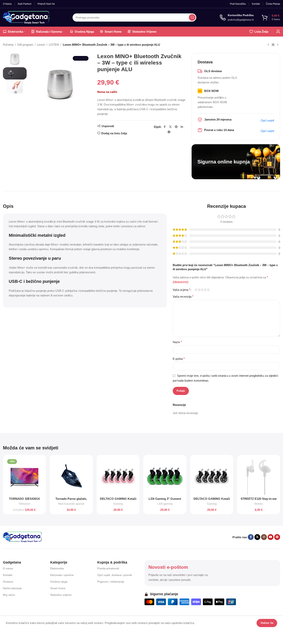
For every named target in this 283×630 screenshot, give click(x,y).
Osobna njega (58, 581)
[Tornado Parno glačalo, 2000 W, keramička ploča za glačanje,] (71, 476)
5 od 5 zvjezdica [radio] (208, 289)
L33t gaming (165, 503)
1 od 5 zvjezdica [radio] (195, 289)
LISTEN (54, 44)
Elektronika (57, 568)
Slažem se (266, 622)
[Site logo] (26, 17)
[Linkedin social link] (182, 126)
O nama (8, 568)
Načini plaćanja (12, 588)
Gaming (118, 503)
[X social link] (170, 126)
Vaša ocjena (181, 289)
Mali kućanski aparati (71, 503)
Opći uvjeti (267, 120)
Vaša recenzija (183, 296)
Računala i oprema (62, 575)
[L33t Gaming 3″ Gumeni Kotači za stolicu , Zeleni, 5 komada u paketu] (164, 476)
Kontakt (7, 575)
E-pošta (179, 358)
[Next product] (277, 45)
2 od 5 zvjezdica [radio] (199, 289)
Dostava (8, 581)
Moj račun (9, 594)
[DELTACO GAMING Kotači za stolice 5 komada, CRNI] (211, 476)
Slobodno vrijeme (61, 594)
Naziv (177, 342)
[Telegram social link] (169, 132)
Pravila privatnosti (108, 568)
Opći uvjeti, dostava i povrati (114, 575)
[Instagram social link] (264, 537)
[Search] (192, 17)
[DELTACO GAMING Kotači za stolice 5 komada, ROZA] (118, 476)
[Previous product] (268, 45)
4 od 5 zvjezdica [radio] (205, 289)
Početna (8, 44)
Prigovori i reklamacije (110, 581)
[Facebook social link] (164, 126)
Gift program (25, 44)
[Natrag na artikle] (273, 45)
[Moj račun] (278, 31)
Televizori (24, 503)
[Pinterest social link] (176, 126)
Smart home (57, 588)
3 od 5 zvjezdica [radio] (202, 289)
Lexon (41, 44)
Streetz (258, 503)
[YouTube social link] (270, 537)
